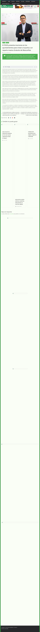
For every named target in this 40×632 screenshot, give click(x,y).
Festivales (33, 1)
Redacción (9, 52)
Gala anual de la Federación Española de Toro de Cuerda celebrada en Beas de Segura (7, 135)
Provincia (4, 1)
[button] (6, 1)
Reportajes (28, 1)
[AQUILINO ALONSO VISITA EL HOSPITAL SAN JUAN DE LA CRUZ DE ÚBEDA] (20, 124)
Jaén (9, 1)
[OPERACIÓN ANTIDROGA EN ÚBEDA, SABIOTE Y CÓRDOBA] (33, 124)
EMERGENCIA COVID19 (15, 3)
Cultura (22, 1)
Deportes (18, 1)
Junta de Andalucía (5, 3)
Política (12, 1)
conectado (12, 213)
